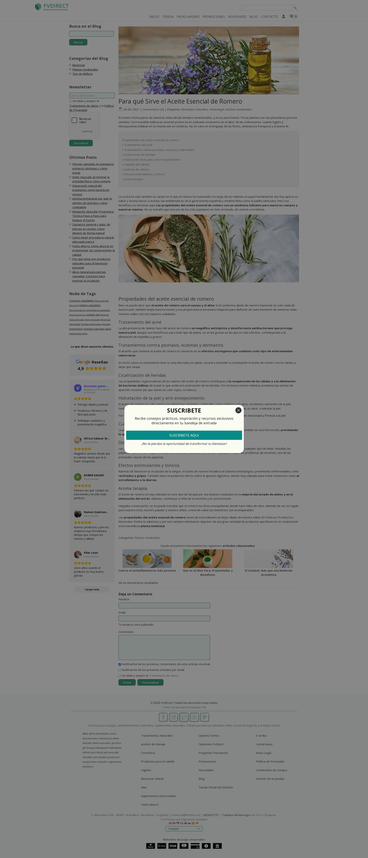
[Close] (238, 410)
